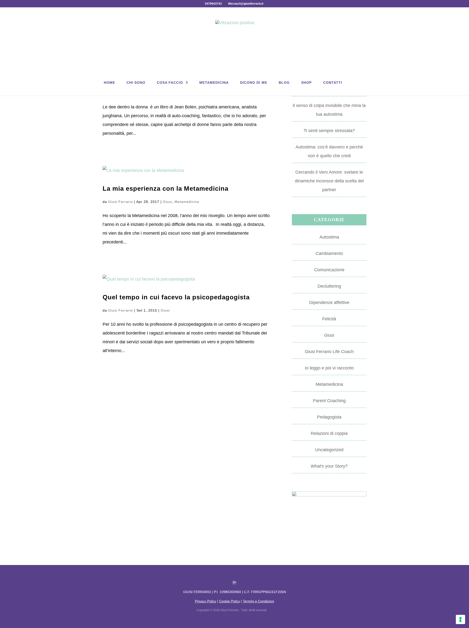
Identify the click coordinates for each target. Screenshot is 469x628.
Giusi (167, 202)
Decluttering (329, 286)
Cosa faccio (170, 82)
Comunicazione (329, 269)
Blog (284, 82)
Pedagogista (329, 417)
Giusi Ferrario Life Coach (329, 351)
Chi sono (136, 82)
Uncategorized (329, 449)
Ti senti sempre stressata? (329, 130)
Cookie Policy (229, 601)
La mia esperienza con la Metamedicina (165, 188)
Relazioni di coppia (329, 433)
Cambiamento (329, 253)
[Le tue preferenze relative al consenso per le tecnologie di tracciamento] (460, 619)
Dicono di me (253, 82)
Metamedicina (214, 82)
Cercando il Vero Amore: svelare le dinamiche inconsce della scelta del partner (329, 181)
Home (109, 82)
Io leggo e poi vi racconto (329, 368)
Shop (306, 82)
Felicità (329, 318)
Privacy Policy (205, 601)
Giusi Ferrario (120, 202)
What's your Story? (329, 466)
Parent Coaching (329, 400)
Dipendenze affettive (329, 302)
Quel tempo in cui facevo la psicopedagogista (176, 297)
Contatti (332, 82)
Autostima (329, 237)
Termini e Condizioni (258, 601)
